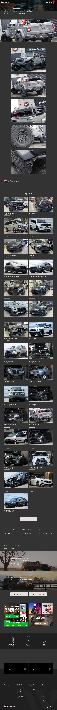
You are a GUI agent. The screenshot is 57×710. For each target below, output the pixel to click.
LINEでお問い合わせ (14, 533)
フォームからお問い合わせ (45, 533)
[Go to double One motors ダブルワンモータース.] (4, 657)
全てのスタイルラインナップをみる (20, 594)
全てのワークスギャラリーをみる (39, 594)
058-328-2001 (29, 533)
